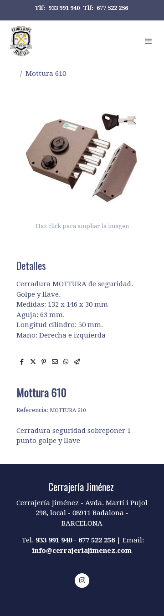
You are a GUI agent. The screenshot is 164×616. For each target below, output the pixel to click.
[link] (21, 41)
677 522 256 (112, 8)
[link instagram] (82, 579)
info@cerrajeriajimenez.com (82, 550)
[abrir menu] (148, 41)
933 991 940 (64, 8)
